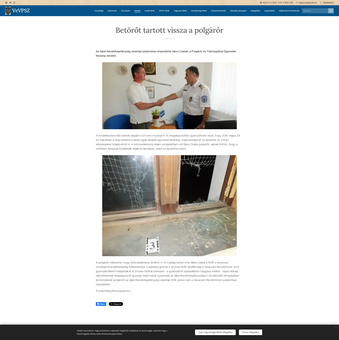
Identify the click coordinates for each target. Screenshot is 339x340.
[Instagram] (14, 2)
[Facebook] (6, 2)
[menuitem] (100, 10)
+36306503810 (328, 2)
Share (102, 304)
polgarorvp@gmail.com (308, 2)
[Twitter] (10, 2)
